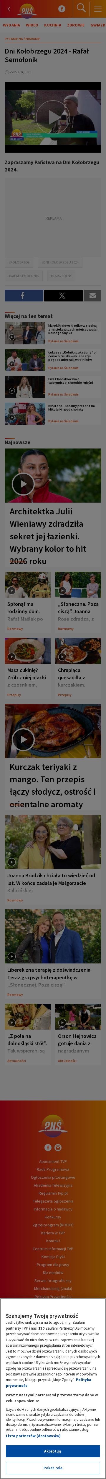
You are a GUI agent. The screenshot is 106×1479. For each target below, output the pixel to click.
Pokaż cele (53, 1467)
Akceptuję (53, 1451)
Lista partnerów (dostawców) (33, 1435)
